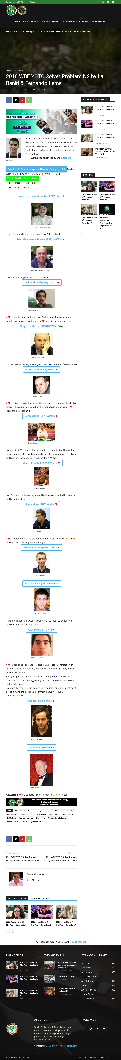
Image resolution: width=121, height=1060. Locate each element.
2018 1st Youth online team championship (30, 811)
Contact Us (34, 2)
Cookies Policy (82, 1057)
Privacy (93, 1057)
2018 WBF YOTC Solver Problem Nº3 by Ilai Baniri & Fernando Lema (60, 859)
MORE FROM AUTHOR (40, 898)
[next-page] (12, 931)
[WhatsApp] (29, 100)
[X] (16, 100)
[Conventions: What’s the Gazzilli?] (49, 991)
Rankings (83, 22)
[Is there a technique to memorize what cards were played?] (49, 965)
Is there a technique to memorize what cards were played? (67, 965)
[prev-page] (8, 931)
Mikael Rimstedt (13, 821)
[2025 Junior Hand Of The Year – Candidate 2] (41, 912)
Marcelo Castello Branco (57, 818)
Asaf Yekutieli (69, 811)
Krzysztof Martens (26, 818)
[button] (111, 10)
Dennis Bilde (68, 814)
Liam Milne (40, 818)
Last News (104, 214)
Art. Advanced (12, 918)
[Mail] (108, 2)
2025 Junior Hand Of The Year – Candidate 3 (104, 109)
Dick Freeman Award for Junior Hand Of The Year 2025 (105, 151)
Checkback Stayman (66, 976)
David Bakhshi (54, 814)
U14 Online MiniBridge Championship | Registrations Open (106, 223)
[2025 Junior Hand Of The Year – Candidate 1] (66, 912)
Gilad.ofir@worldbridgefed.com (61, 1045)
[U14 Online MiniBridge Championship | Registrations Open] (107, 209)
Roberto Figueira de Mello (33, 821)
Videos (55, 22)
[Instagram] (103, 2)
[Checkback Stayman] (49, 979)
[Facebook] (98, 2)
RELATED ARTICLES (17, 898)
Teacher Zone (69, 22)
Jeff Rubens (11, 818)
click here (65, 157)
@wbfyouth (78, 941)
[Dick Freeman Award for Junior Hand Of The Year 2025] (87, 152)
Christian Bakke (40, 814)
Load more (97, 163)
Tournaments (98, 22)
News (33, 22)
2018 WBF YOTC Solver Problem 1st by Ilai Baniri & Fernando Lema (22, 859)
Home (17, 22)
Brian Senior (26, 814)
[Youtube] (113, 2)
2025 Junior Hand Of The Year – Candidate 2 (104, 123)
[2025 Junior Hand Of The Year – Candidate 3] (17, 912)
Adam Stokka (55, 811)
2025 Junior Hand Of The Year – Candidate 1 (104, 137)
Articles (44, 22)
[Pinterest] (22, 100)
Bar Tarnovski (12, 814)
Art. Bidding (27, 31)
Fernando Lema (15, 90)
